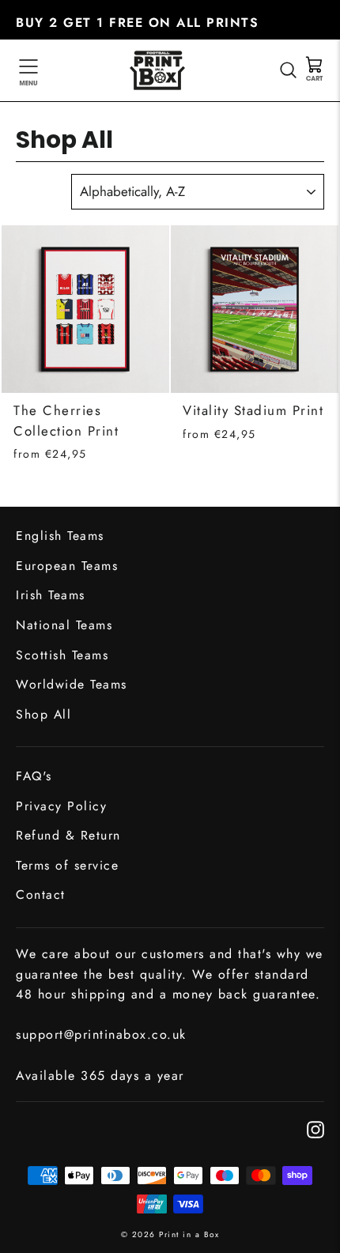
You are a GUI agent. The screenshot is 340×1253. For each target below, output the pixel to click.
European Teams (67, 566)
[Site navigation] (28, 70)
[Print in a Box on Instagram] (315, 1128)
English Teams (60, 535)
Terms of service (67, 865)
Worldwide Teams (71, 684)
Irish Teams (50, 595)
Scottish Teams (62, 655)
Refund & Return (68, 835)
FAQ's (34, 776)
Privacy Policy (61, 806)
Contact (41, 894)
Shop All (43, 714)
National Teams (64, 625)
